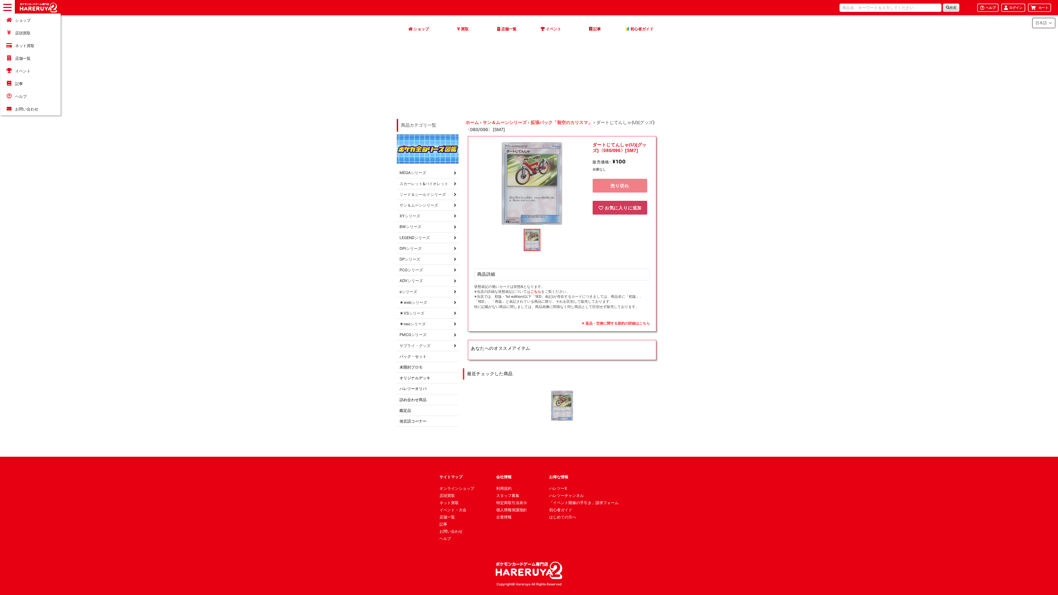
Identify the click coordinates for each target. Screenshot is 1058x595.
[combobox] (890, 8)
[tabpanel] (532, 183)
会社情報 (504, 476)
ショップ (23, 20)
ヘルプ (21, 96)
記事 (19, 83)
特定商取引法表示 (511, 502)
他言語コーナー (413, 421)
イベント (23, 71)
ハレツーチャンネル (566, 495)
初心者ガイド (560, 509)
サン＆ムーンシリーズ (505, 122)
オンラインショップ (456, 488)
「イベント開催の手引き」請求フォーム (584, 502)
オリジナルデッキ (415, 377)
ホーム (472, 122)
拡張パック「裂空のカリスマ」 (561, 122)
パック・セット (413, 356)
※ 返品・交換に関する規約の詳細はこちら (616, 323)
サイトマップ (451, 476)
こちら (535, 291)
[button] (1044, 23)
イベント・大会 (452, 509)
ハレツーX (558, 488)
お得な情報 (558, 476)
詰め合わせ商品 (413, 399)
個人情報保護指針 (511, 509)
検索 (953, 8)
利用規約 (504, 488)
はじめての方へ (562, 517)
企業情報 (504, 517)
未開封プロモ (411, 367)
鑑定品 (405, 410)
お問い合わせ (26, 109)
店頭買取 (23, 33)
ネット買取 (24, 45)
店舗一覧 (23, 58)
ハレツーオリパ (413, 388)
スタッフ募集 (507, 495)
